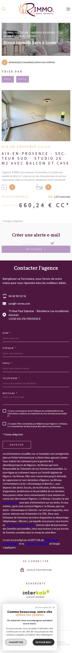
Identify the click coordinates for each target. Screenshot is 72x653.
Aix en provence (14, 36)
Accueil (8, 32)
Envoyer (17, 444)
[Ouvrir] (4, 9)
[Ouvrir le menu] (68, 9)
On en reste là (43, 607)
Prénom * (9, 348)
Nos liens (63, 644)
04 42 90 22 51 (17, 296)
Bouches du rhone (43, 32)
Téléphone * (11, 378)
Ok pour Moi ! (43, 642)
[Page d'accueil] (36, 9)
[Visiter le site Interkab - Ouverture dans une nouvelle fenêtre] (36, 594)
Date (22, 79)
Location (22, 32)
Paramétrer (16, 642)
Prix (7, 79)
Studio (32, 36)
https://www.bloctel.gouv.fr (20, 525)
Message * (10, 393)
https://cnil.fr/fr (11, 502)
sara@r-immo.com (19, 303)
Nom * (7, 333)
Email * (8, 363)
